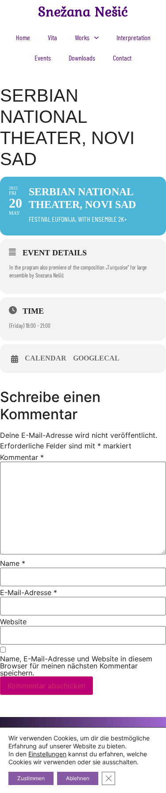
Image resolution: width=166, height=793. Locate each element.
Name (12, 563)
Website (13, 621)
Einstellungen (47, 754)
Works (82, 37)
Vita (52, 37)
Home (23, 37)
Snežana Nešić (83, 11)
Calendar (45, 358)
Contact (122, 57)
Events (43, 57)
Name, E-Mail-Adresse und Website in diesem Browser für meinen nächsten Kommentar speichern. (76, 665)
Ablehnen (77, 778)
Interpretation (133, 37)
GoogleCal (96, 358)
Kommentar (22, 457)
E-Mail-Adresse (28, 592)
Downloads (82, 57)
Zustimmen (31, 778)
